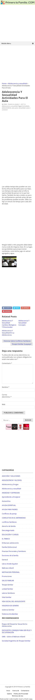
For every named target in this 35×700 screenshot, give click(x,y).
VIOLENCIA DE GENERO (10, 606)
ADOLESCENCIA (6, 108)
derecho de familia (9, 526)
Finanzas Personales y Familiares (14, 551)
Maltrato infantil (8, 568)
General (5, 560)
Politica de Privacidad (21, 694)
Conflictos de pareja (9, 514)
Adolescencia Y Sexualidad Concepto (23, 323)
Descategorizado (8, 530)
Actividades (26, 106)
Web (3, 404)
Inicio (8, 691)
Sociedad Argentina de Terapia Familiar (16, 641)
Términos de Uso (17, 696)
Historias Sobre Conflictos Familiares (17, 341)
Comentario (7, 363)
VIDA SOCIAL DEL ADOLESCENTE (13, 601)
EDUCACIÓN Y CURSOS (10, 535)
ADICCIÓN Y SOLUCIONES (11, 476)
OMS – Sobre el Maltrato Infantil (13, 637)
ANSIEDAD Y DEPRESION (11, 493)
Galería (9, 694)
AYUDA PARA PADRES (10, 509)
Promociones (7, 576)
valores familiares (8, 593)
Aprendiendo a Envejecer (11, 497)
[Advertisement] (17, 23)
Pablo (5, 104)
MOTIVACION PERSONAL (11, 572)
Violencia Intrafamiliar (10, 614)
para (16, 108)
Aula (13, 108)
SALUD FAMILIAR (8, 580)
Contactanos (25, 691)
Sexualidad (22, 108)
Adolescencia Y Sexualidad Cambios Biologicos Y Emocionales (9, 324)
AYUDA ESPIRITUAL (9, 505)
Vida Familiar (6, 597)
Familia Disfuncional (9, 547)
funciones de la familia (10, 555)
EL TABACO (6, 539)
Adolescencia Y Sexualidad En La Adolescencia (8, 333)
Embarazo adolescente (10, 543)
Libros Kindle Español (10, 564)
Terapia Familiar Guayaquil (21, 344)
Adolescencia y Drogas (10, 484)
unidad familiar (7, 589)
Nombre (5, 387)
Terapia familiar (7, 585)
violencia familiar (8, 610)
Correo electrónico (6, 396)
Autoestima (6, 501)
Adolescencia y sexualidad (17, 83)
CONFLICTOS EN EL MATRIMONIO (14, 518)
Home (4, 83)
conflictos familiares (9, 522)
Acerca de (15, 691)
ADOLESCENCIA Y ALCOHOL (12, 480)
